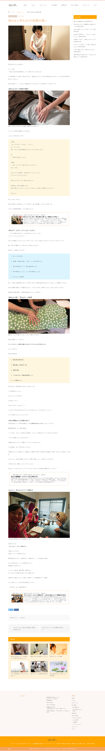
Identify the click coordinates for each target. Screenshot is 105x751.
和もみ (23, 617)
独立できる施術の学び (79, 21)
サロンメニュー (43, 5)
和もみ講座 (54, 5)
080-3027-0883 (49, 702)
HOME (25, 5)
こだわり (33, 5)
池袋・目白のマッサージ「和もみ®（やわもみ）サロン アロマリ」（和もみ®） (50, 748)
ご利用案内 (74, 722)
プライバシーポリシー (77, 724)
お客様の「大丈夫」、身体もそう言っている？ (85, 39)
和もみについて (12, 16)
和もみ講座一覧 (75, 707)
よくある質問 (75, 720)
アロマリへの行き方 (76, 717)
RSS (9, 749)
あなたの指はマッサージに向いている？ (83, 29)
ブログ (95, 5)
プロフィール (86, 5)
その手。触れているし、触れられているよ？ (84, 49)
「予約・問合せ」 (59, 710)
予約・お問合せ (74, 5)
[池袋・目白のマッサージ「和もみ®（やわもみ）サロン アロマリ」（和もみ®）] (13, 5)
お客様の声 (64, 5)
